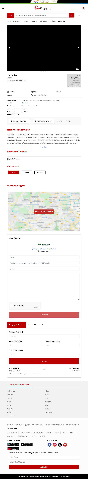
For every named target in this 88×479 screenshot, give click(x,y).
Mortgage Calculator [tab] (16, 325)
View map (25, 103)
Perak (47, 394)
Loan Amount (14, 368)
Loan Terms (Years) (16, 350)
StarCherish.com (23, 436)
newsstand (10, 436)
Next (79, 48)
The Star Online (12, 432)
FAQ (41, 425)
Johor (9, 402)
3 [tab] (46, 72)
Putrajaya (48, 402)
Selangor (10, 394)
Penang (9, 398)
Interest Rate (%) (15, 341)
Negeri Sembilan (12, 416)
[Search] (71, 15)
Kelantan (10, 409)
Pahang (47, 391)
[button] (10, 15)
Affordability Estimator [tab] (36, 325)
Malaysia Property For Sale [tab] (19, 384)
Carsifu (49, 432)
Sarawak (47, 409)
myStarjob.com (38, 432)
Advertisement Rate (72, 425)
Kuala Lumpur (11, 391)
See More (44, 147)
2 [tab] (43, 72)
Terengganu (48, 412)
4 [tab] (48, 72)
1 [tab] (41, 72)
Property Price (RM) (16, 332)
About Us (10, 425)
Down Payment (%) (53, 341)
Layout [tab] (13, 172)
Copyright (27, 425)
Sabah (47, 405)
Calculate (44, 361)
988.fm (34, 436)
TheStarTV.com (25, 432)
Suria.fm (42, 436)
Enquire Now (44, 315)
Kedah (9, 405)
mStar (64, 432)
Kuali (71, 432)
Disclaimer (35, 425)
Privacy (47, 425)
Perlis (47, 398)
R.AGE (57, 432)
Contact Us (18, 425)
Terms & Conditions (58, 425)
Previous (9, 48)
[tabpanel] (44, 48)
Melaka (9, 412)
